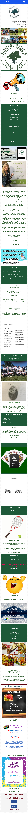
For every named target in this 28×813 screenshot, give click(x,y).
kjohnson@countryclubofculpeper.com (14, 560)
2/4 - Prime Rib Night (14, 109)
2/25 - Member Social (14, 112)
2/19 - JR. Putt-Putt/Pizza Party (14, 110)
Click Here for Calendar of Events (18, 101)
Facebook (14, 801)
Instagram (14, 806)
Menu (14, 638)
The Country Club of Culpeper (14, 794)
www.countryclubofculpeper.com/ (14, 798)
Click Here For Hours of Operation (18, 98)
